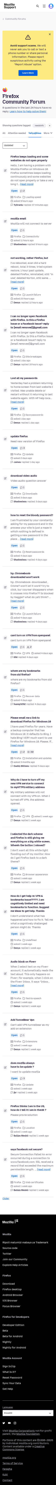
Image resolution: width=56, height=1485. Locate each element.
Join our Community (14, 1259)
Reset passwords (35, 552)
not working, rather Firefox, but (29, 258)
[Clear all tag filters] (49, 125)
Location (30, 1128)
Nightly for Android (14, 1347)
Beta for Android (12, 1336)
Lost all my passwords (24, 378)
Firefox (17, 197)
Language (7, 1407)
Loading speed (33, 197)
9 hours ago (42, 244)
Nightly (6, 1341)
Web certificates (35, 1182)
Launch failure (33, 294)
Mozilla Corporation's (22, 1430)
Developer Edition (13, 1325)
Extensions (31, 1041)
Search (37, 6)
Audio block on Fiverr (23, 961)
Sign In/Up (8, 1366)
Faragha (7, 1468)
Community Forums (15, 19)
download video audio (24, 475)
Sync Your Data (11, 1383)
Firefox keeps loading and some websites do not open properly (29, 158)
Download (8, 1283)
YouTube (9, 1423)
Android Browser (12, 1295)
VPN (28, 653)
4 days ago (41, 559)
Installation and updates (38, 758)
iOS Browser (9, 1300)
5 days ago (43, 766)
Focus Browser (11, 1306)
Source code (9, 1248)
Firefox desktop (12, 1289)
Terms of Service (12, 1463)
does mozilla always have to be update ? (23, 1065)
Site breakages (34, 356)
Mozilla (10, 1222)
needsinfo (39, 126)
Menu (44, 6)
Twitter (6, 1253)
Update (29, 454)
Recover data (33, 696)
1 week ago (35, 820)
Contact (7, 1480)
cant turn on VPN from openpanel (30, 635)
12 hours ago (36, 302)
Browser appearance (37, 874)
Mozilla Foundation (28, 1433)
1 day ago (34, 422)
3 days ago (41, 501)
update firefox (19, 436)
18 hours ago (36, 364)
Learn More (28, 73)
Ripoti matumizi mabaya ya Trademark (25, 1242)
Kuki (5, 1474)
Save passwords (34, 415)
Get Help (7, 1388)
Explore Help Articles (15, 1264)
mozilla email (18, 218)
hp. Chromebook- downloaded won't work (25, 575)
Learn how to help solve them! (28, 111)
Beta (5, 1330)
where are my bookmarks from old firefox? (25, 672)
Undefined (31, 940)
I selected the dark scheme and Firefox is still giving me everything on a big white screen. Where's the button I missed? (30, 840)
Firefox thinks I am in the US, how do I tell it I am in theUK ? (28, 1108)
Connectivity (32, 236)
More (47, 133)
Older (5, 1198)
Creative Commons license (23, 1448)
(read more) (26, 184)
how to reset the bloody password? (32, 515)
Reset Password (12, 1377)
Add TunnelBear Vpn (22, 1019)
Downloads (31, 493)
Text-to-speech (33, 998)
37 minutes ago (40, 205)
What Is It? (9, 1371)
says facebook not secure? (26, 1149)
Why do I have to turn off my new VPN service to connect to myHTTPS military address (28, 783)
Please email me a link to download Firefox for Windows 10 (31, 719)
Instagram (15, 1423)
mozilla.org (9, 1457)
